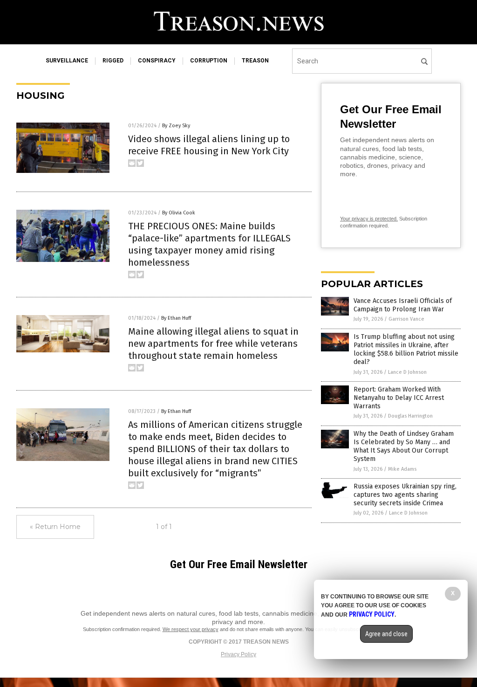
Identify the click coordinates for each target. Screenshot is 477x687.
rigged (112, 60)
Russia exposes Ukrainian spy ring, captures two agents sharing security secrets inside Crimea (405, 494)
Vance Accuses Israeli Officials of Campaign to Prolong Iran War (403, 305)
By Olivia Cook (178, 213)
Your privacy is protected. (369, 218)
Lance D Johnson (407, 372)
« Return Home (55, 526)
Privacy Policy (238, 654)
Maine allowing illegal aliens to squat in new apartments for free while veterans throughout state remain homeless (213, 343)
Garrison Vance (406, 319)
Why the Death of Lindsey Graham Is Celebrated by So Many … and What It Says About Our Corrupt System (404, 446)
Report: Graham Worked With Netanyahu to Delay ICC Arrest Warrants (399, 397)
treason (255, 60)
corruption (208, 60)
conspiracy (157, 60)
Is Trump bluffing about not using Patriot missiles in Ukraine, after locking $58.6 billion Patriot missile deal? (406, 349)
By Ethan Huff (176, 318)
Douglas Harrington (410, 416)
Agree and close (386, 634)
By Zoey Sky (176, 126)
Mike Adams (402, 469)
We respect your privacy (190, 629)
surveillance (67, 60)
